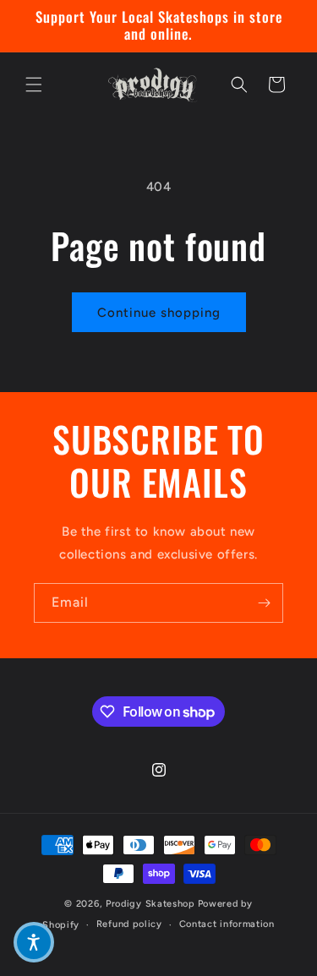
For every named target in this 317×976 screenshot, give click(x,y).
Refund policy (129, 924)
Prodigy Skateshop (150, 903)
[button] (33, 84)
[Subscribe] (263, 603)
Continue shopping (159, 312)
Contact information (227, 924)
